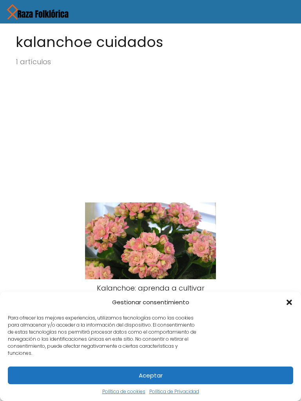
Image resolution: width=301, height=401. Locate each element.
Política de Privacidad (174, 391)
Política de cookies (123, 391)
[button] (289, 302)
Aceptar (151, 375)
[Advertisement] (150, 135)
